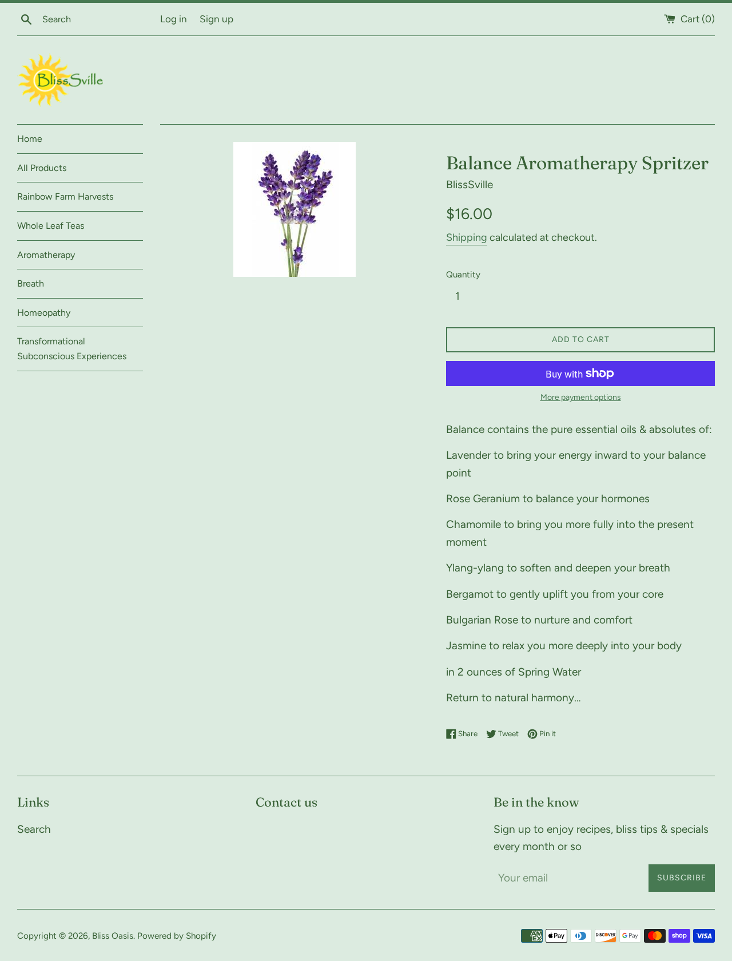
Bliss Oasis (112, 936)
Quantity (463, 274)
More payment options (580, 397)
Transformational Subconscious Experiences (71, 349)
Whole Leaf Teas (50, 225)
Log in (173, 19)
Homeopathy (43, 312)
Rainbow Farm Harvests (65, 196)
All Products (41, 167)
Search (34, 829)
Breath (30, 283)
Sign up (216, 19)
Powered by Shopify (176, 936)
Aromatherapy (46, 254)
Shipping (466, 237)
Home (29, 138)
